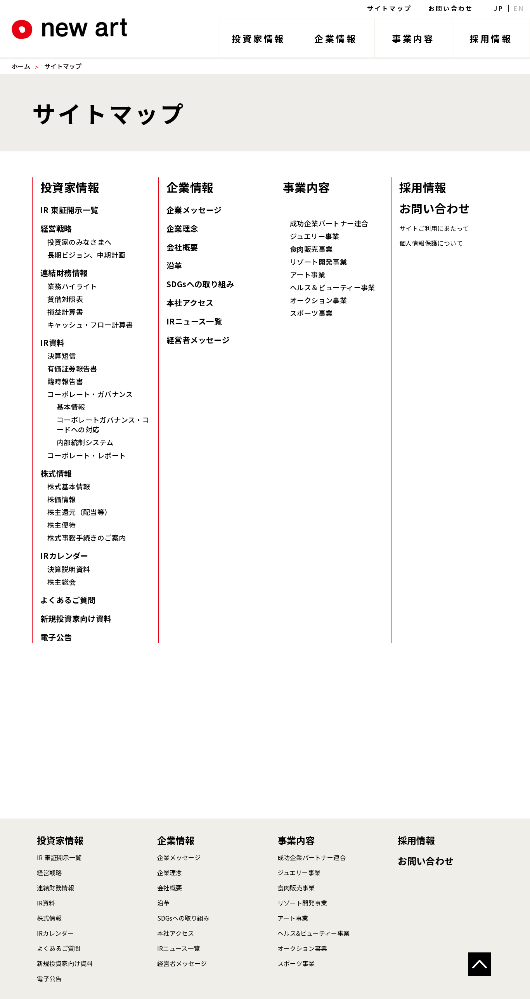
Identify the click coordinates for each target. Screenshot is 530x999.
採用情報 (490, 38)
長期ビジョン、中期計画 (86, 255)
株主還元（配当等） (79, 512)
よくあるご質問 (68, 600)
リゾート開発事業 (318, 262)
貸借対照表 (65, 299)
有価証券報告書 (72, 368)
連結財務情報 (64, 272)
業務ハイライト (72, 286)
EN (518, 8)
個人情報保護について (431, 243)
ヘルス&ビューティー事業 (313, 933)
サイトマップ (389, 8)
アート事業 (307, 274)
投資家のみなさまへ (79, 242)
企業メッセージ (194, 210)
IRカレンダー (64, 555)
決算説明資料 (68, 569)
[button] (479, 964)
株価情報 (61, 499)
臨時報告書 (65, 381)
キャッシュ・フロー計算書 (90, 325)
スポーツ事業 (311, 313)
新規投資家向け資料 (76, 618)
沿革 (174, 265)
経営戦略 (56, 228)
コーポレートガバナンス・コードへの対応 (103, 424)
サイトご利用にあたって (434, 228)
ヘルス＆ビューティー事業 (332, 287)
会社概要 (182, 247)
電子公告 (56, 637)
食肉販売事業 (311, 249)
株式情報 (56, 473)
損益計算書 (65, 312)
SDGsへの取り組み (200, 284)
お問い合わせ (450, 8)
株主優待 (61, 525)
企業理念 (182, 228)
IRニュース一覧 (194, 321)
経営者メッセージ (198, 340)
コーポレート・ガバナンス (90, 394)
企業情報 (335, 38)
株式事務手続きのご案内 (86, 538)
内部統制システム (85, 442)
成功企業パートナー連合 (329, 223)
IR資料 (52, 342)
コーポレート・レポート (86, 455)
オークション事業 (318, 300)
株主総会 (61, 582)
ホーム (21, 66)
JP (499, 8)
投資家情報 (258, 38)
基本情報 (71, 407)
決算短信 (61, 356)
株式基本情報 (68, 486)
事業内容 (413, 38)
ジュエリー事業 (314, 236)
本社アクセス (189, 302)
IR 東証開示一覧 (69, 210)
